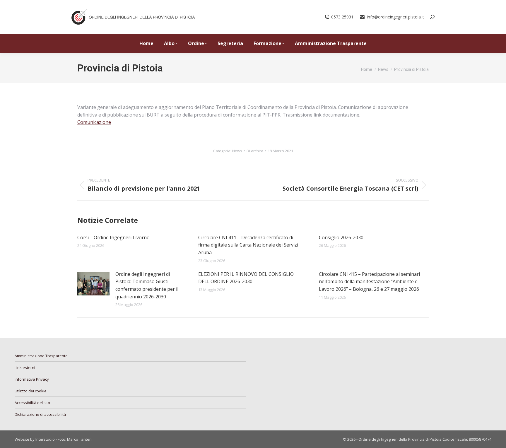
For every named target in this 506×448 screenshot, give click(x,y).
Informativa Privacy (32, 379)
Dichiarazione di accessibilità (40, 414)
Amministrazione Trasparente (41, 355)
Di (255, 150)
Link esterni (25, 367)
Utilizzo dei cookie (31, 391)
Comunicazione (94, 122)
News (237, 150)
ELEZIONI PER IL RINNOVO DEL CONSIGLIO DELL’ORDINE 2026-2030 (246, 278)
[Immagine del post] (93, 283)
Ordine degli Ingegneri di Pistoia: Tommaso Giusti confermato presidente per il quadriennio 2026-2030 (146, 285)
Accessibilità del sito (32, 402)
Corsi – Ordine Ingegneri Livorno (113, 237)
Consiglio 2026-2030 (341, 237)
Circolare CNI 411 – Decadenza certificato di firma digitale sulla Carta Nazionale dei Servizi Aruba (248, 245)
